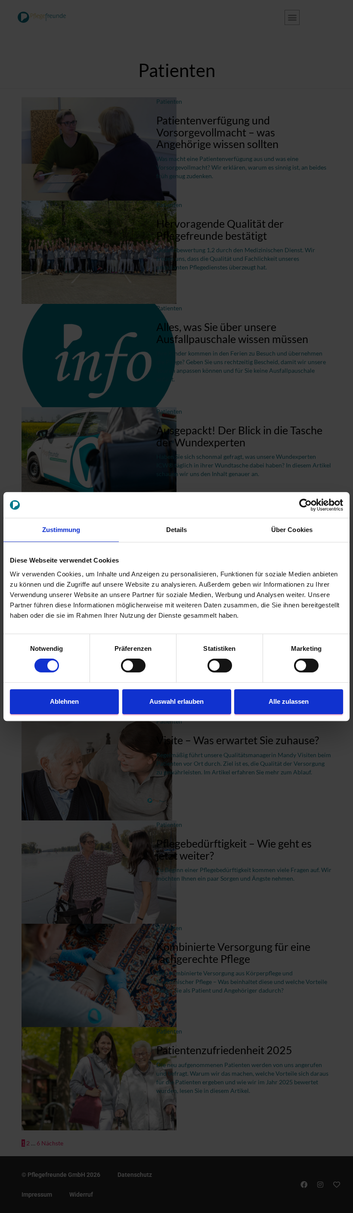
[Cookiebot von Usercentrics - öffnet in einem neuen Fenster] (305, 504)
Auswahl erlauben (176, 701)
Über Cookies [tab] (292, 529)
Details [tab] (176, 529)
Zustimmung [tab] (61, 529)
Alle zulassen (289, 701)
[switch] (133, 665)
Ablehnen (64, 701)
